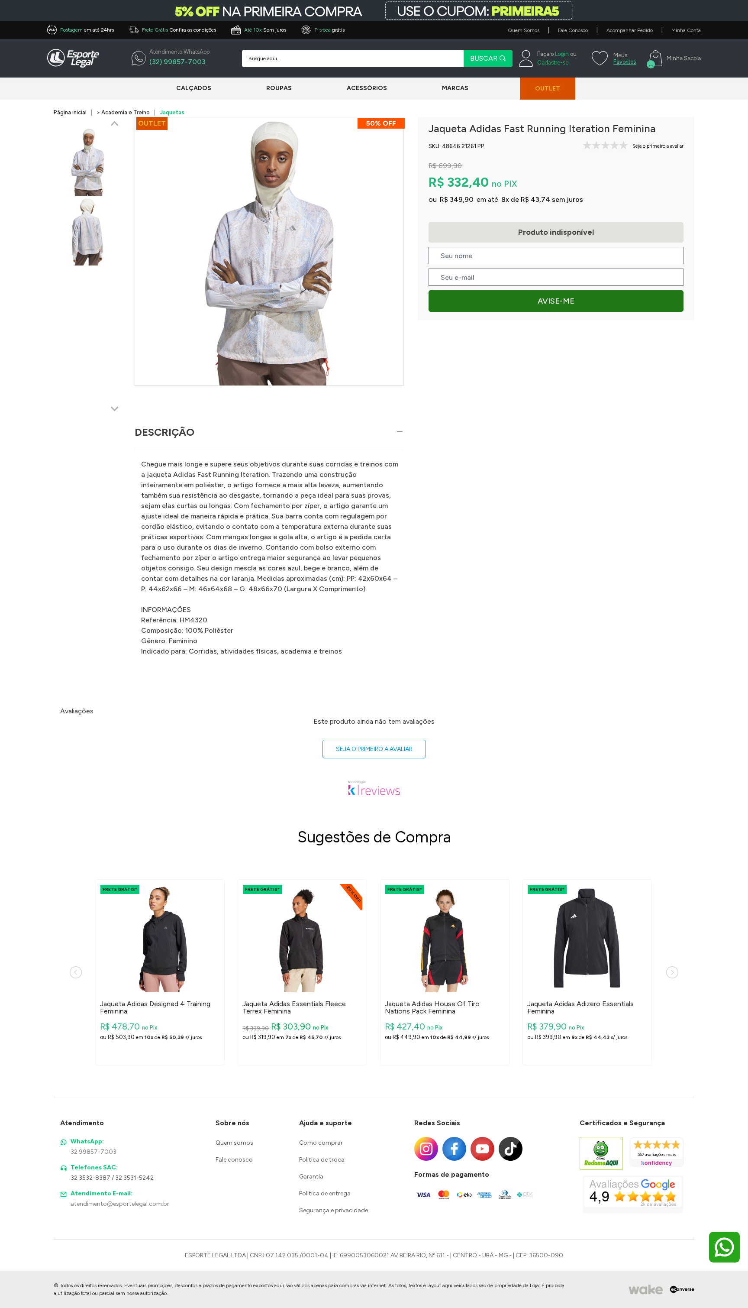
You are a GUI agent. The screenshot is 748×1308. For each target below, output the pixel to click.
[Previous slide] (115, 124)
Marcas (455, 88)
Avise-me (556, 301)
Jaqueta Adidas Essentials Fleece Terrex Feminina (294, 1007)
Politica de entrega (325, 1193)
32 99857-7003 (93, 1152)
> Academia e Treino (123, 112)
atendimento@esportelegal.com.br (120, 1204)
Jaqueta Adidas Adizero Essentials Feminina (580, 1007)
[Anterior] (76, 972)
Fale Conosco (573, 30)
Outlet (547, 88)
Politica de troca (322, 1159)
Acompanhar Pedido (629, 30)
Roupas (279, 88)
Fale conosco (234, 1159)
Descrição (164, 432)
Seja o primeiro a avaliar (374, 749)
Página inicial (70, 112)
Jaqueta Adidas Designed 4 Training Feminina (155, 1007)
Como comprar (321, 1142)
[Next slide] (115, 408)
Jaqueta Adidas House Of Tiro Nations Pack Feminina (432, 1007)
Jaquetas (172, 112)
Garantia (311, 1176)
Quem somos (234, 1142)
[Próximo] (672, 972)
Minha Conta (686, 30)
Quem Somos (523, 30)
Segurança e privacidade (333, 1210)
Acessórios (367, 88)
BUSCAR (484, 58)
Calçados (193, 88)
